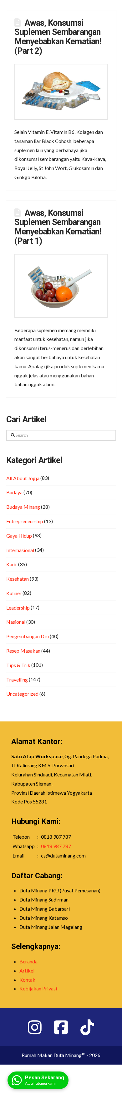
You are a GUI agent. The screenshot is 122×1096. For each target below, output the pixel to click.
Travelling (17, 679)
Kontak (27, 980)
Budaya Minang (23, 507)
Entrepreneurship (24, 521)
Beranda (28, 961)
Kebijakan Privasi (38, 988)
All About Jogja (22, 478)
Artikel (26, 970)
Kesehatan (17, 579)
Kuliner (14, 593)
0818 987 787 (56, 846)
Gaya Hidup (19, 536)
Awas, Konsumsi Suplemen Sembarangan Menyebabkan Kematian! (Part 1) (57, 227)
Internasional (20, 550)
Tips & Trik (18, 665)
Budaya (14, 492)
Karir (11, 564)
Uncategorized (22, 694)
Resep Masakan (23, 651)
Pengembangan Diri (27, 636)
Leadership (18, 608)
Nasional (15, 622)
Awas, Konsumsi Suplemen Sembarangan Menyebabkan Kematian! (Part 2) (57, 37)
